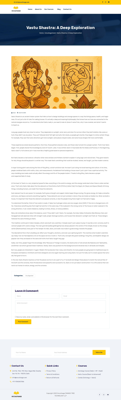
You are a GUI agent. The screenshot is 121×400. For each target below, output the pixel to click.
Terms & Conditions (52, 374)
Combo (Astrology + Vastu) (87, 378)
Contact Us (67, 9)
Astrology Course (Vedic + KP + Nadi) (90, 371)
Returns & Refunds (52, 378)
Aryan (14, 112)
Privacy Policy (51, 371)
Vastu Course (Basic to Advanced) (89, 374)
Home (30, 9)
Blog (58, 9)
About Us (38, 9)
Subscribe (99, 352)
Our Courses (48, 9)
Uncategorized (50, 33)
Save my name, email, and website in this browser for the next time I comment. (42, 317)
